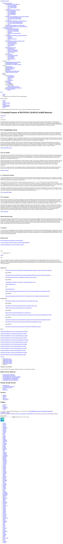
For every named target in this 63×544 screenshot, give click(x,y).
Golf (4, 101)
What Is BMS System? (9, 289)
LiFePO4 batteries (29, 413)
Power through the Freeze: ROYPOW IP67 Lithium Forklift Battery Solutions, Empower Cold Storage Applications (28, 275)
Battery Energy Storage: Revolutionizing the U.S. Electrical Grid (18, 312)
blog (4, 95)
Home (4, 94)
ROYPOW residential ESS (5, 413)
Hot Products (3, 412)
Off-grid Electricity (6, 105)
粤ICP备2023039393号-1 (48, 411)
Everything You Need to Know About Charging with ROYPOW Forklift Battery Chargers (23, 326)
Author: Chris (3, 115)
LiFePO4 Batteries (6, 102)
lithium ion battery (15, 413)
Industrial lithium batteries (53, 413)
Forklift (4, 100)
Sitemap (8, 412)
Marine (4, 104)
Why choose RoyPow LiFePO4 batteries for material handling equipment (14, 242)
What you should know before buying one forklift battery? (11, 240)
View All (2, 356)
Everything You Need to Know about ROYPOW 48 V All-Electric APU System (21, 305)
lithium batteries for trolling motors (40, 413)
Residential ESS (6, 106)
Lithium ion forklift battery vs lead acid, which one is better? (12, 244)
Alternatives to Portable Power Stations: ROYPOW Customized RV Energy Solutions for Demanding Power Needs (28, 319)
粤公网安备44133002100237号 (36, 411)
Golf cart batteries (22, 413)
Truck (4, 107)
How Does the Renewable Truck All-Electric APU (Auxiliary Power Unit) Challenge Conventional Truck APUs (27, 296)
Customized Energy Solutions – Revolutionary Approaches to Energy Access (20, 282)
